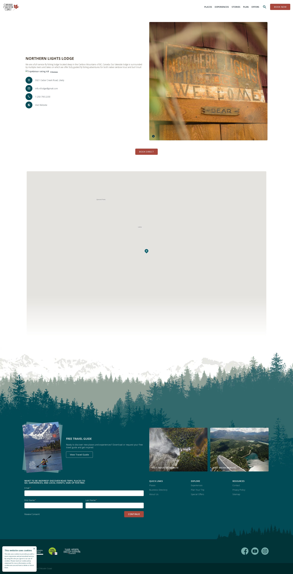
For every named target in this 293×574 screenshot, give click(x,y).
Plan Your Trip (197, 489)
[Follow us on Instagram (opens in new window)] (265, 551)
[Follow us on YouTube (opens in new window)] (255, 551)
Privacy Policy (238, 489)
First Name (29, 500)
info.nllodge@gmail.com (46, 88)
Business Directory (158, 489)
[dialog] (19, 559)
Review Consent (32, 514)
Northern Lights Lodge (50, 58)
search (265, 6)
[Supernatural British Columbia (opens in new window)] (72, 551)
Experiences (197, 485)
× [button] (34, 549)
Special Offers (197, 494)
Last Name (90, 500)
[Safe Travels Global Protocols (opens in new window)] (53, 551)
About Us (153, 494)
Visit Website (41, 105)
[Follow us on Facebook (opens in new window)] (244, 551)
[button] (146, 251)
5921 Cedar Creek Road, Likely (49, 80)
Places (152, 485)
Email (26, 488)
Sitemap (236, 494)
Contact (236, 485)
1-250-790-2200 (42, 96)
